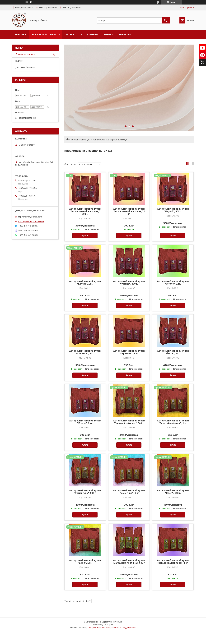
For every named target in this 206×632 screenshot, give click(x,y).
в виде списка (192, 164)
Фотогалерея (89, 34)
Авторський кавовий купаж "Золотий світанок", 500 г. (129, 421)
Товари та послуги (44, 34)
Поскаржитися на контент (98, 628)
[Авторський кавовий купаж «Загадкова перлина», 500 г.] (129, 540)
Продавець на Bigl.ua (103, 625)
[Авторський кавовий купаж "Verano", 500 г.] (129, 261)
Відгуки (19, 61)
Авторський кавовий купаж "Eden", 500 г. (173, 491)
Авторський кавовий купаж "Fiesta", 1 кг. (85, 421)
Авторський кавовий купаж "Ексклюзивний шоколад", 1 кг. (128, 211)
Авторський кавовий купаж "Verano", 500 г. (129, 282)
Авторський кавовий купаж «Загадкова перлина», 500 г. (129, 561)
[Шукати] (166, 20)
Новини (108, 34)
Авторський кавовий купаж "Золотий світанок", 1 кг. (173, 421)
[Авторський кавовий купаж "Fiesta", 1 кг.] (85, 400)
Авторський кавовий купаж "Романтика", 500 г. (85, 491)
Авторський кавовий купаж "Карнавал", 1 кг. (129, 352)
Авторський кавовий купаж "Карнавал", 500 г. (85, 352)
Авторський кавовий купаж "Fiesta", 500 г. (173, 352)
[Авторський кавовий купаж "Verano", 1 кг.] (172, 261)
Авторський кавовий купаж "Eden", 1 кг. (85, 561)
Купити (85, 236)
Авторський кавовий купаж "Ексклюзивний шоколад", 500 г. (85, 211)
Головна (20, 34)
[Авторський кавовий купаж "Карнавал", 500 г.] (85, 330)
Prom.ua (118, 622)
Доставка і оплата (25, 67)
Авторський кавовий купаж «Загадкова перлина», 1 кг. (173, 561)
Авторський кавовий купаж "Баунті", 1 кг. (85, 282)
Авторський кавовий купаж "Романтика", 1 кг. (129, 491)
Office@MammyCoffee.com (31, 221)
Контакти (125, 34)
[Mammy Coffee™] (19, 26)
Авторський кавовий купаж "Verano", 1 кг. (173, 282)
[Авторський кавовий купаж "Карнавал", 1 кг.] (129, 330)
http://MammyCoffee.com (30, 217)
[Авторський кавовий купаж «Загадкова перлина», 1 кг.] (172, 540)
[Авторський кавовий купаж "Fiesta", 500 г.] (172, 330)
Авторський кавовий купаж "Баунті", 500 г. (173, 210)
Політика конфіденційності (124, 628)
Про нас (70, 34)
